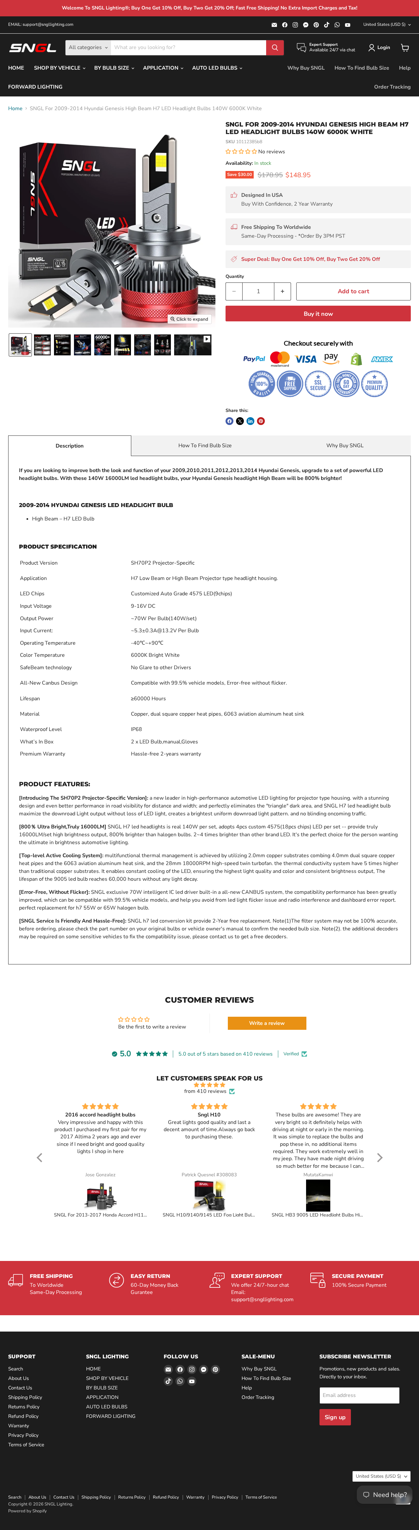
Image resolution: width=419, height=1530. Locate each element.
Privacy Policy (23, 1435)
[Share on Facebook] (229, 421)
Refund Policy (23, 1416)
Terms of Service (26, 1444)
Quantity (235, 276)
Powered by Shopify (27, 1511)
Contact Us (20, 1388)
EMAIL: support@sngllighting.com (40, 24)
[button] (380, 48)
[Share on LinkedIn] (250, 421)
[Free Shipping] (58, 1288)
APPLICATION (161, 68)
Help (405, 68)
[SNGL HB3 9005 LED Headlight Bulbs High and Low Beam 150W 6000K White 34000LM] (318, 1196)
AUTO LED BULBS (215, 68)
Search (15, 1369)
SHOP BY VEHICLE (58, 68)
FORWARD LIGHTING (35, 87)
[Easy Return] (159, 1288)
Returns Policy (24, 1406)
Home (15, 108)
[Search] (275, 47)
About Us (18, 1378)
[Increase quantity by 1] (282, 291)
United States (384, 24)
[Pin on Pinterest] (261, 421)
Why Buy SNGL (306, 68)
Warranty (18, 1425)
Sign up (335, 1417)
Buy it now (318, 314)
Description (69, 446)
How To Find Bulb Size (362, 68)
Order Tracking (392, 87)
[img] (209, 1085)
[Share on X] (240, 421)
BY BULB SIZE (112, 68)
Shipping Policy (25, 1397)
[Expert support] (260, 1288)
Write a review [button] (267, 1023)
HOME (16, 68)
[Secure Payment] (360, 1288)
